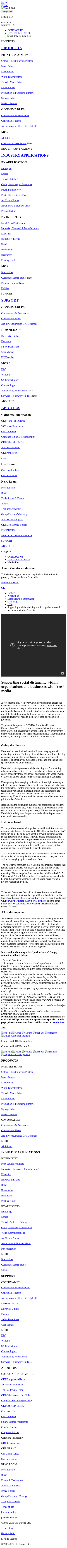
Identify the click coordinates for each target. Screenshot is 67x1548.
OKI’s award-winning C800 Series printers (23, 900)
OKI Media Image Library (14, 525)
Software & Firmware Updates (16, 396)
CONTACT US (15, 30)
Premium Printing (10, 283)
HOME (11, 593)
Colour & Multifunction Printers (17, 61)
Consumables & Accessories (15, 115)
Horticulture (7, 249)
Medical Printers (9, 103)
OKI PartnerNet (9, 452)
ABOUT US (10, 408)
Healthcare (6, 255)
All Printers (6, 138)
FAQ (3, 369)
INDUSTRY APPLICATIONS (25, 155)
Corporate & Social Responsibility (18, 436)
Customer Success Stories (13, 143)
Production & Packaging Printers (17, 92)
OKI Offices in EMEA (12, 442)
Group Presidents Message (14, 1496)
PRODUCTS (11, 48)
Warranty (5, 374)
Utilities (5, 288)
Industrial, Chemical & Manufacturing (20, 228)
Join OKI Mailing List (12, 519)
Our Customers (8, 431)
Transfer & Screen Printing (14, 1222)
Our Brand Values (10, 470)
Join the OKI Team (10, 447)
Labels (4, 173)
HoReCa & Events (10, 239)
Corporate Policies (10, 1432)
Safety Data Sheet (10, 346)
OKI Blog (12, 601)
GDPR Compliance (11, 1443)
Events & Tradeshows (12, 1480)
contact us (58, 1022)
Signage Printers (9, 98)
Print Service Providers (12, 1163)
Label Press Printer (10, 223)
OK (3, 587)
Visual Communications (13, 1232)
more (3, 458)
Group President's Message (14, 514)
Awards (5, 503)
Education (6, 233)
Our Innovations (9, 475)
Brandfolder (7, 272)
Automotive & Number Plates (16, 205)
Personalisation (8, 211)
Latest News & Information (20, 598)
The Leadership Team (12, 1390)
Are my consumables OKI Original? (19, 126)
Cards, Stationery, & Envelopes (16, 184)
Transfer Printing (9, 179)
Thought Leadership (11, 509)
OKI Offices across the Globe (16, 1395)
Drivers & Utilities (10, 336)
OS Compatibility (10, 380)
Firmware (6, 341)
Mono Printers (8, 66)
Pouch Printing (8, 189)
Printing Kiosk (8, 260)
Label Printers (8, 87)
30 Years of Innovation (12, 426)
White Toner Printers (11, 77)
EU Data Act (7, 357)
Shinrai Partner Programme (14, 1421)
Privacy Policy (9, 1512)
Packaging (6, 168)
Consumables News (11, 120)
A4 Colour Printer (10, 200)
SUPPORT (10, 300)
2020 (9, 604)
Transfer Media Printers (12, 82)
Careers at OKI (8, 1411)
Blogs (4, 493)
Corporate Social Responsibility (16, 1400)
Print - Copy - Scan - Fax (13, 195)
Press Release (8, 487)
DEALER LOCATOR (18, 33)
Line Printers (7, 71)
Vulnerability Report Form (14, 390)
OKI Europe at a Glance (13, 421)
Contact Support (9, 385)
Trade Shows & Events (12, 498)
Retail (4, 244)
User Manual (7, 352)
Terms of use (7, 1506)
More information (10, 582)
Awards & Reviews (11, 1485)
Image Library (8, 1491)
